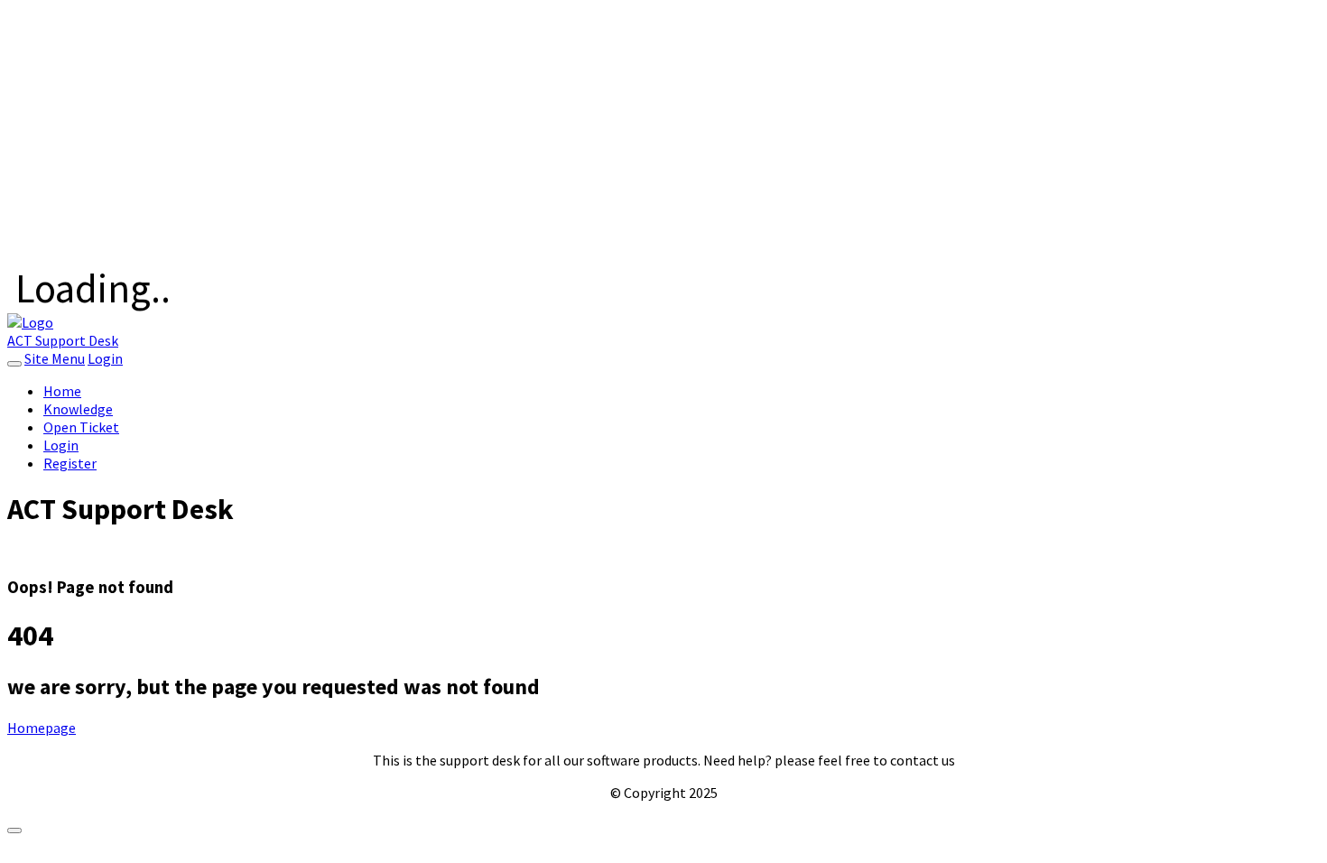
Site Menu (54, 358)
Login (105, 358)
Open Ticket (81, 427)
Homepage (41, 728)
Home (62, 391)
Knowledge (78, 409)
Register (70, 463)
